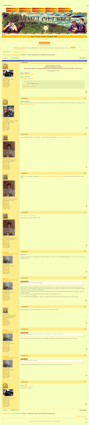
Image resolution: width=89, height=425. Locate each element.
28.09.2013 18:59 (24, 306)
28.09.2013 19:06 (24, 329)
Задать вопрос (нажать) (44, 42)
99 (16, 58)
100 (18, 58)
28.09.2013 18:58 (24, 277)
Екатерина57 (6, 252)
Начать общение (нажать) (44, 44)
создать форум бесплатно (81, 416)
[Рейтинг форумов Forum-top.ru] (73, 47)
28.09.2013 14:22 (24, 98)
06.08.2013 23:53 (24, 62)
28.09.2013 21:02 (24, 381)
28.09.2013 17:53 (24, 173)
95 (11, 58)
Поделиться (20, 63)
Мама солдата (7, 54)
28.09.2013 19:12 (24, 355)
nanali (4, 63)
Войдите (13, 51)
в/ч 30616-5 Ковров (15, 54)
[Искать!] (88, 6)
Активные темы (44, 38)
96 (12, 58)
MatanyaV (5, 99)
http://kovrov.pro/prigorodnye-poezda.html (28, 295)
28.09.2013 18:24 (24, 251)
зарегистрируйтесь (20, 51)
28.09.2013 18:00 (24, 212)
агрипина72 (5, 307)
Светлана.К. (6, 134)
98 (15, 58)
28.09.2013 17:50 (24, 134)
